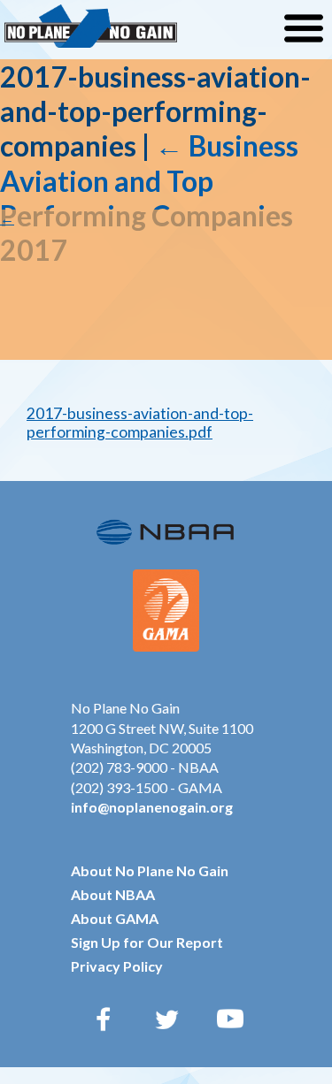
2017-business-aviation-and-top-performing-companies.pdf (140, 422)
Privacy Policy (117, 966)
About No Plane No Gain (149, 870)
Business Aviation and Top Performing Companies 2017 (149, 197)
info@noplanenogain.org (152, 806)
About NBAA (113, 894)
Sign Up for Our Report (147, 942)
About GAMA (114, 918)
